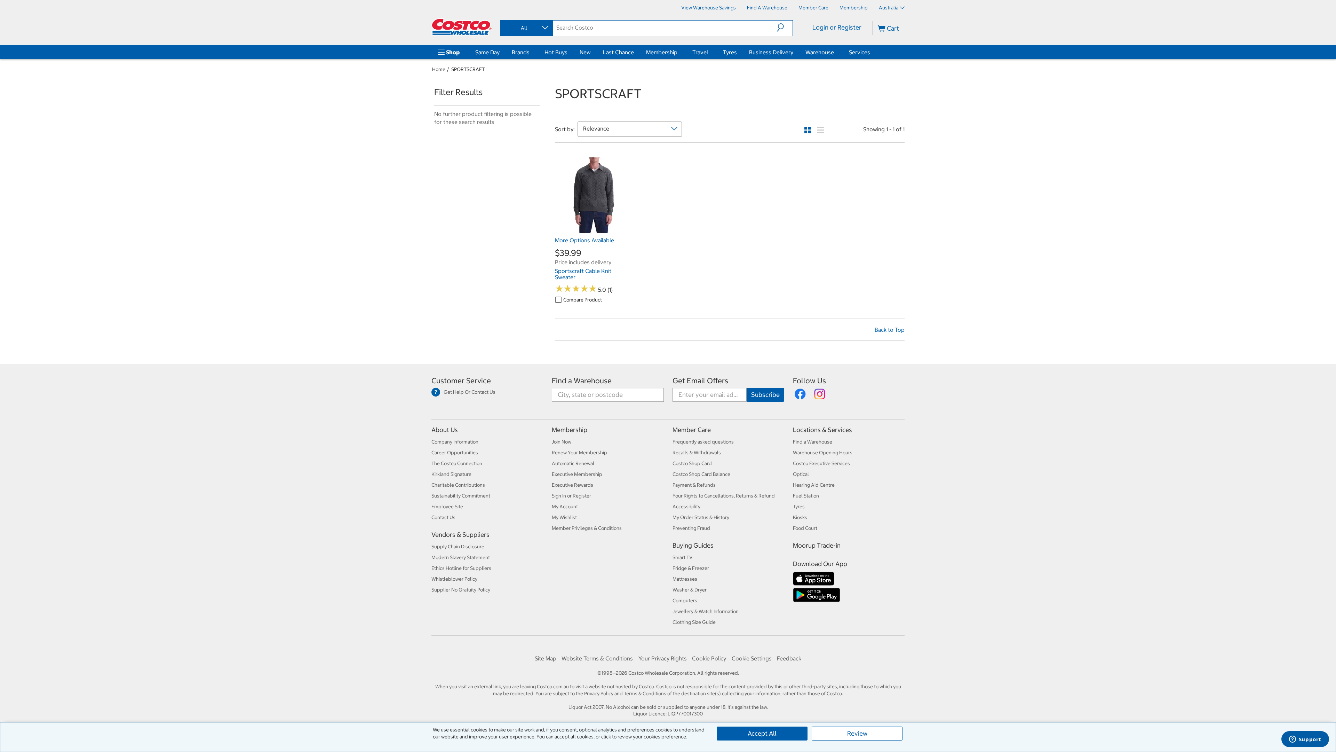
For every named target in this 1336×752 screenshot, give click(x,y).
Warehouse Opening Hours (822, 452)
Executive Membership (577, 474)
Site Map (545, 658)
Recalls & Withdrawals (697, 452)
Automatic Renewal (573, 463)
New (585, 52)
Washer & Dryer (690, 590)
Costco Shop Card (692, 463)
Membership (661, 52)
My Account (565, 506)
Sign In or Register (571, 496)
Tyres (730, 52)
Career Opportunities (454, 452)
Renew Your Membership (579, 452)
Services (859, 52)
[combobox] (526, 28)
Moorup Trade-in (817, 545)
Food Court (805, 528)
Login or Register (836, 27)
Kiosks (800, 517)
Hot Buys (555, 52)
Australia (888, 8)
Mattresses (685, 579)
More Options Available (584, 240)
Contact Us (443, 517)
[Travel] (709, 52)
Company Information (454, 442)
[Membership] (678, 52)
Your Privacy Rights (662, 658)
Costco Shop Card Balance (701, 474)
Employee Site (447, 506)
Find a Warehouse (582, 380)
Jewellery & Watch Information (706, 611)
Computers (685, 600)
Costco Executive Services (821, 463)
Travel (700, 52)
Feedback (789, 658)
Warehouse (819, 52)
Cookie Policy (709, 658)
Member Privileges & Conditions (587, 528)
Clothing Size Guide (694, 622)
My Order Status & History (701, 517)
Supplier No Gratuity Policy (460, 590)
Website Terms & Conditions (597, 658)
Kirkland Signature (451, 474)
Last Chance (618, 52)
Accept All (762, 733)
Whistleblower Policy (454, 579)
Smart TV (683, 557)
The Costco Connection (456, 463)
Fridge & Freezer (691, 568)
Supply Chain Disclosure (457, 546)
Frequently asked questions (703, 442)
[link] (593, 230)
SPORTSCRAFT (468, 69)
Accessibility (686, 506)
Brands (521, 52)
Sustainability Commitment (460, 496)
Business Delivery (771, 52)
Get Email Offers (700, 380)
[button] (785, 27)
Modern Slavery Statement (460, 557)
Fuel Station (806, 496)
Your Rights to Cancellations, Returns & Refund (724, 496)
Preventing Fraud (691, 528)
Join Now (561, 442)
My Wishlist (564, 517)
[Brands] (531, 52)
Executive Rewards (572, 485)
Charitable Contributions (458, 485)
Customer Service (461, 380)
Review (857, 733)
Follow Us (809, 380)
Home (438, 69)
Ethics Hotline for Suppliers (461, 568)
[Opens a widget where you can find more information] (1305, 740)
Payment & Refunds (694, 485)
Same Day (487, 52)
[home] (461, 27)
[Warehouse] (835, 52)
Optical (801, 474)
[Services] (871, 52)
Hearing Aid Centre (814, 485)
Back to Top (890, 329)
